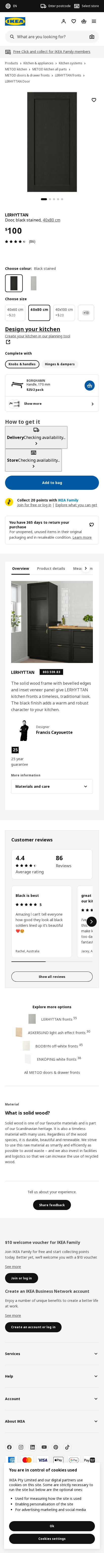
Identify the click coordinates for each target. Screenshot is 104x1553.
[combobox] (46, 37)
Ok (52, 1526)
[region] (52, 141)
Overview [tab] (20, 568)
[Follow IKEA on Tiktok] (67, 1447)
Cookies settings (52, 1539)
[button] (23, 756)
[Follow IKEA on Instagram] (21, 1447)
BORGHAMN (36, 380)
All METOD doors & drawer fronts (52, 1072)
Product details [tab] (51, 568)
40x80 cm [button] (51, 220)
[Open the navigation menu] (94, 21)
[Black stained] (14, 283)
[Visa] (42, 1460)
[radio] (22, 364)
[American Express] (11, 1460)
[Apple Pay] (58, 1460)
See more (13, 1266)
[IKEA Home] (15, 21)
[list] (52, 921)
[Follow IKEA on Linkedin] (32, 1447)
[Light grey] (33, 283)
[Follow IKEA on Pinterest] (55, 1447)
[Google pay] (74, 1460)
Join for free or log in (34, 504)
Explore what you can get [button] (76, 504)
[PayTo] (89, 1460)
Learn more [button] (82, 537)
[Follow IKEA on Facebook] (9, 1447)
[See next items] (86, 568)
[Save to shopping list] (94, 100)
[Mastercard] (27, 1460)
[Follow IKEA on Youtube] (44, 1447)
